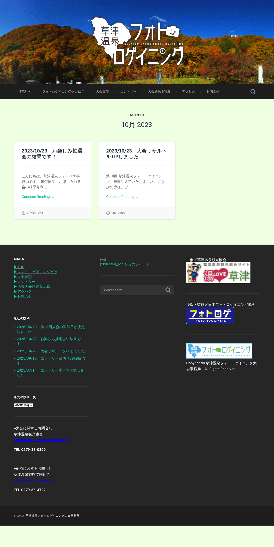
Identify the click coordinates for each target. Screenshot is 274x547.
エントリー (129, 91)
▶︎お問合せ (23, 296)
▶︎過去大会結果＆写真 (32, 286)
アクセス (188, 91)
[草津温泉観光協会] (218, 282)
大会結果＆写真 (159, 91)
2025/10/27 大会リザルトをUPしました (51, 351)
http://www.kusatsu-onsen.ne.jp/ (41, 440)
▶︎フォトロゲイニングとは (35, 272)
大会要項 (102, 91)
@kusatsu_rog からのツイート (125, 264)
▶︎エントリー (25, 281)
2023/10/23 (35, 213)
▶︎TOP (19, 267)
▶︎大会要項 (23, 277)
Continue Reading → (38, 196)
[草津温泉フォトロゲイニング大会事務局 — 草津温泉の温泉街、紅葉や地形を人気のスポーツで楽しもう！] (137, 42)
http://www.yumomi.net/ (34, 480)
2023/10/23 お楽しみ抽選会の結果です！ (52, 153)
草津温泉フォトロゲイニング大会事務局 (53, 515)
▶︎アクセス (23, 291)
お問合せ (213, 91)
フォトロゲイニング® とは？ (63, 91)
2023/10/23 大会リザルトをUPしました (136, 153)
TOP (23, 91)
